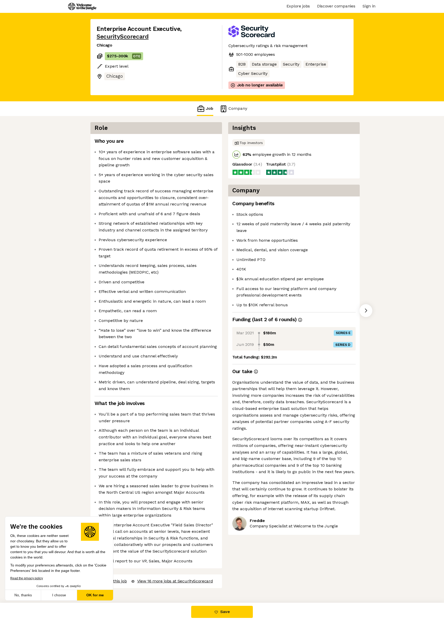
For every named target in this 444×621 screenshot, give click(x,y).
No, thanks (23, 595)
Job (209, 108)
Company (237, 108)
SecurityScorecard (123, 36)
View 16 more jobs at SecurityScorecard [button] (175, 581)
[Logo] (82, 6)
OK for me (95, 595)
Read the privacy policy (26, 578)
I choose (59, 595)
